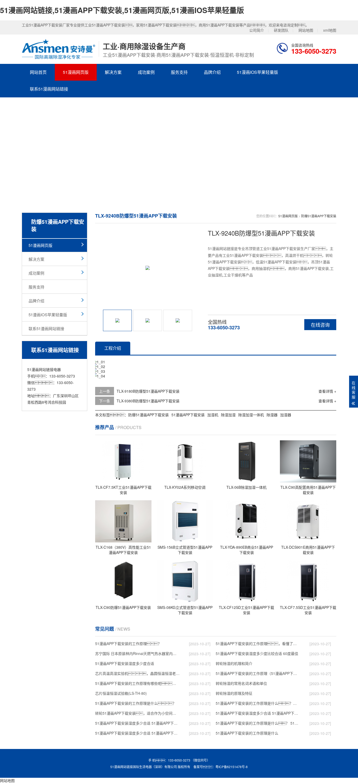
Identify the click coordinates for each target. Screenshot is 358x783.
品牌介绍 (212, 72)
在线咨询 (320, 324)
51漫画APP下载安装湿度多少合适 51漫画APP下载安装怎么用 (137, 733)
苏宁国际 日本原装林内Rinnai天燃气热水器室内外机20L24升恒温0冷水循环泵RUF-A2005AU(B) (137, 653)
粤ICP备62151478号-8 (231, 766)
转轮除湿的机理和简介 (234, 663)
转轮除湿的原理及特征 (234, 693)
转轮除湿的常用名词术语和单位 (241, 683)
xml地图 (329, 30)
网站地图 (306, 30)
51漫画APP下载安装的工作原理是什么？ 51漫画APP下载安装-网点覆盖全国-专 (258, 723)
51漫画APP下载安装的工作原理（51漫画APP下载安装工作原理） (258, 673)
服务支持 (179, 72)
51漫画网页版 (76, 72)
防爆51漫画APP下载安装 (318, 216)
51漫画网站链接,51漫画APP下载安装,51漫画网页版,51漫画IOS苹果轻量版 (122, 10)
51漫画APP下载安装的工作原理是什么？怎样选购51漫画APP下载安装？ (258, 703)
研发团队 (281, 30)
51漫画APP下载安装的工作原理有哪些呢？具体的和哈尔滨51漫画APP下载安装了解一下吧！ (137, 683)
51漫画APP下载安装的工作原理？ (128, 643)
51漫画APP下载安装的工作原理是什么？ (135, 703)
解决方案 (113, 72)
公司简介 (256, 30)
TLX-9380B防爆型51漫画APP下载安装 (148, 400)
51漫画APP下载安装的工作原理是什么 (247, 733)
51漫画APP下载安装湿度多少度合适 (124, 663)
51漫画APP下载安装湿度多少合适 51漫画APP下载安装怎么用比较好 (258, 713)
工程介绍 (112, 348)
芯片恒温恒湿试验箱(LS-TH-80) (121, 693)
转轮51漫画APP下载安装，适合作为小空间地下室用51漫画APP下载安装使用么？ (137, 713)
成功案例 (146, 72)
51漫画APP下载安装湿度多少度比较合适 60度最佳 (257, 653)
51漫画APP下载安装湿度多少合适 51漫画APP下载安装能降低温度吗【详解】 (137, 723)
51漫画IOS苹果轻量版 (257, 72)
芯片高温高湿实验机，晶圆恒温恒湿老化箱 (137, 673)
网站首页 (38, 72)
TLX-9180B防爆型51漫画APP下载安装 (148, 391)
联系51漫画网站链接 (49, 89)
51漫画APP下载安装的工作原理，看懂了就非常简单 (258, 643)
